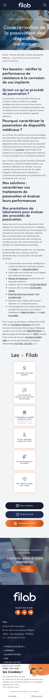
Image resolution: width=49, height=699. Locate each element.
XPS (36, 334)
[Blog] (18, 612)
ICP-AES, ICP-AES (23, 344)
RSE (6, 658)
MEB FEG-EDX (34, 331)
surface (14, 269)
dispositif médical (30, 269)
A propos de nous (13, 647)
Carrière (9, 651)
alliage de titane (28, 312)
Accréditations (12, 655)
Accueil (5, 55)
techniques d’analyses (21, 325)
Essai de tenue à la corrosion (21, 294)
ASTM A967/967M (38, 284)
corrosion (20, 150)
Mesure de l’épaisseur (18, 278)
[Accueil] (24, 5)
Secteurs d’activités (17, 55)
